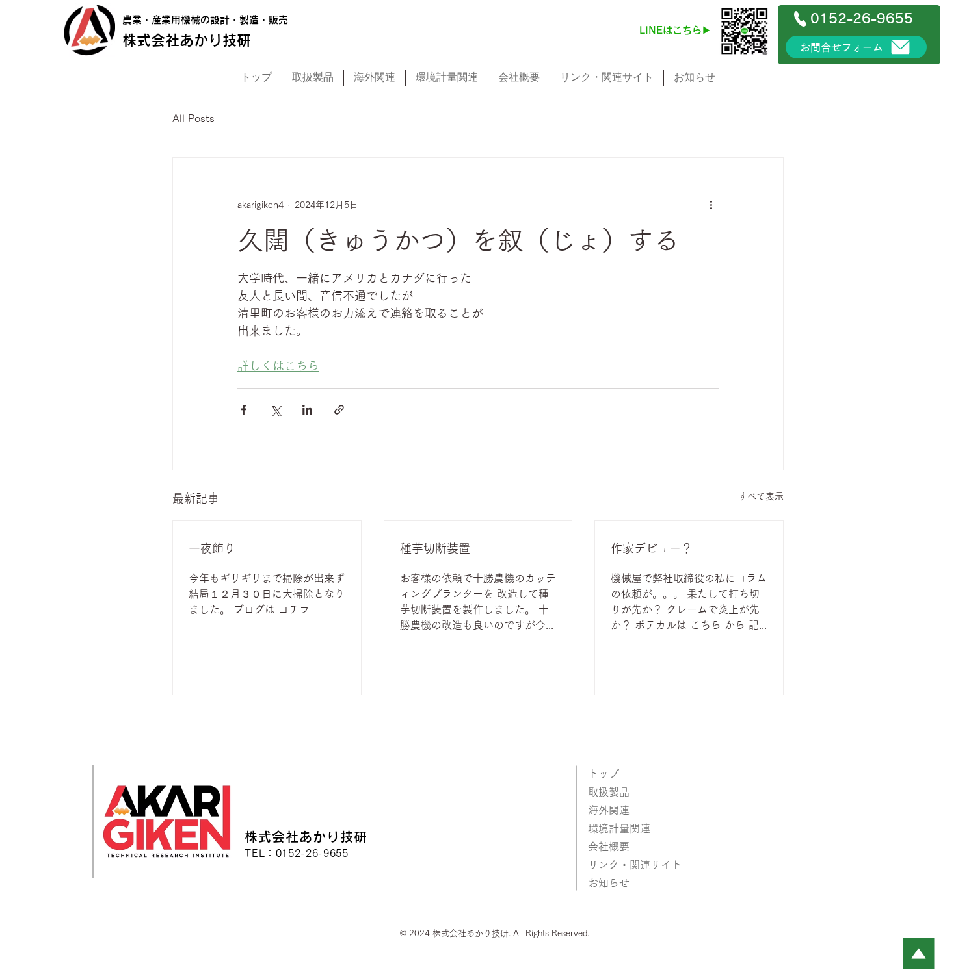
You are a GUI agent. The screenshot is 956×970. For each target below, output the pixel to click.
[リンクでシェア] (339, 409)
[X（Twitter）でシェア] (275, 409)
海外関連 (609, 810)
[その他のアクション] (711, 204)
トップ (603, 774)
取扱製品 (609, 792)
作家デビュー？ (652, 548)
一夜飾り (212, 548)
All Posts (193, 118)
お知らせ (609, 883)
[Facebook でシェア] (243, 409)
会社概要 (609, 846)
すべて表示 (761, 496)
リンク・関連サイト (635, 865)
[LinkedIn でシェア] (307, 409)
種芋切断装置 (435, 548)
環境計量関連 (619, 828)
